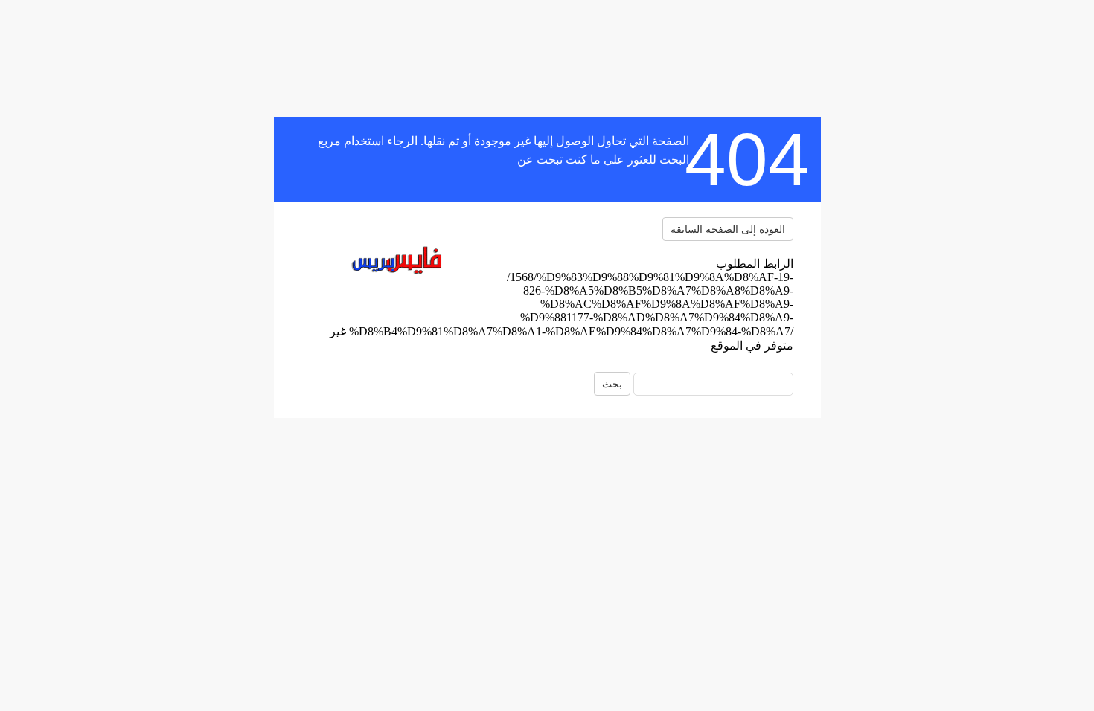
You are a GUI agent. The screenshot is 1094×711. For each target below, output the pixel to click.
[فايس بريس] (394, 262)
